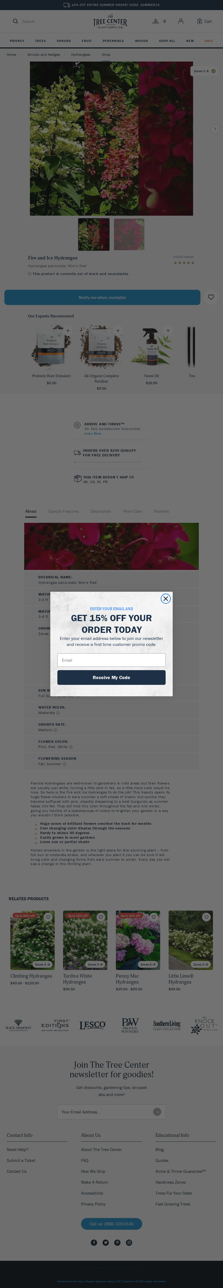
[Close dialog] (166, 598)
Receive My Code (111, 677)
